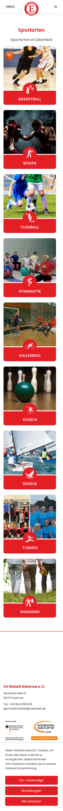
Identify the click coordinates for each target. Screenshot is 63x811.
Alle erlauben (31, 801)
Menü (10, 6)
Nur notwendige (31, 780)
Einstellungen (31, 791)
